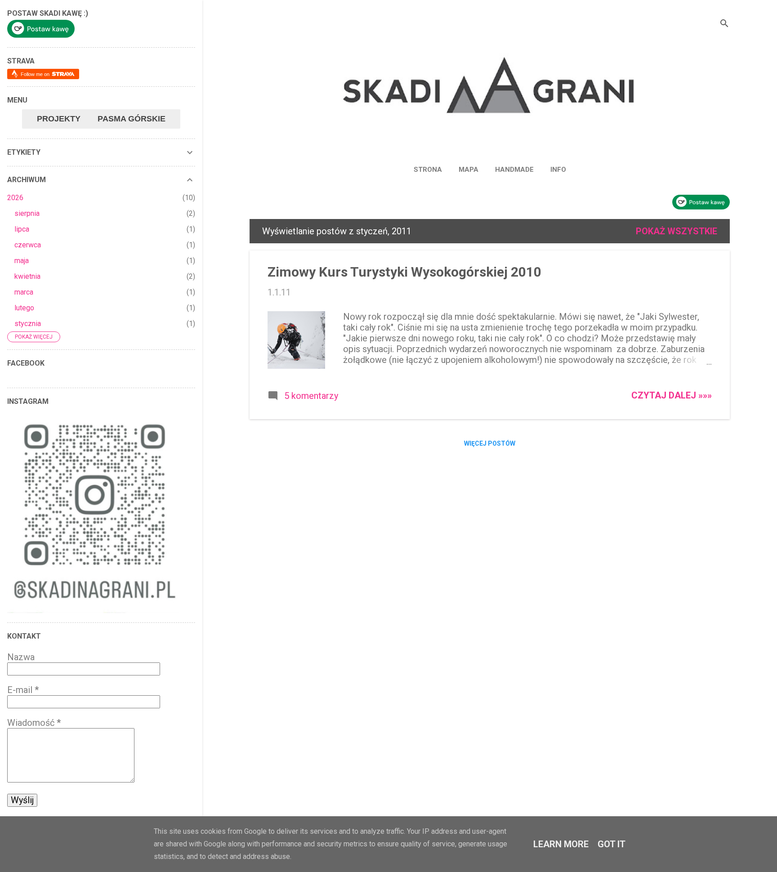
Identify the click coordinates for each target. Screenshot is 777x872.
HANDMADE (514, 169)
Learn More (561, 844)
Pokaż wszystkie (676, 231)
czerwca (27, 245)
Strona (428, 169)
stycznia (27, 323)
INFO (558, 169)
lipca (21, 229)
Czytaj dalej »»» (671, 395)
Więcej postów (489, 443)
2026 (15, 197)
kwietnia (27, 276)
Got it (611, 844)
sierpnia (27, 213)
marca (23, 292)
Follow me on (36, 74)
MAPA (468, 169)
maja (21, 260)
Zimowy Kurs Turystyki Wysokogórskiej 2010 (404, 272)
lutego (24, 308)
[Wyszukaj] (724, 24)
